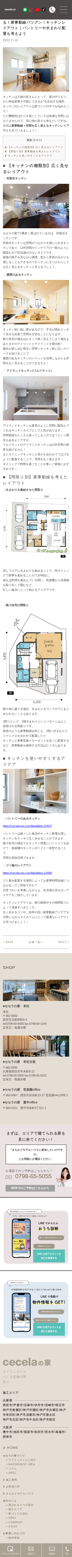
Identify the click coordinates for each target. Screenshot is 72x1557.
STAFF (13, 1526)
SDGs (12, 1517)
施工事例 (11, 1479)
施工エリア (15, 1509)
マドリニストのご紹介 (22, 1459)
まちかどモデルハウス (20, 1493)
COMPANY (15, 1522)
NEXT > (63, 942)
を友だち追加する (49, 1256)
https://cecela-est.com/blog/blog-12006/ (27, 873)
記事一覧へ (36, 942)
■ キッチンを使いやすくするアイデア (28, 155)
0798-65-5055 (33, 1176)
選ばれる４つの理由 (20, 1504)
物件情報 (14, 1537)
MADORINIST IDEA (21, 1464)
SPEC (12, 1472)
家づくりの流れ (18, 1513)
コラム (12, 1468)
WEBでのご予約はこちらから (30, 1188)
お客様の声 (13, 1486)
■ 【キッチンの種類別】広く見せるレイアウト (34, 147)
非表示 (37, 140)
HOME (12, 1448)
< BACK (8, 942)
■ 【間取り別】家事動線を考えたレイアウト (33, 151)
